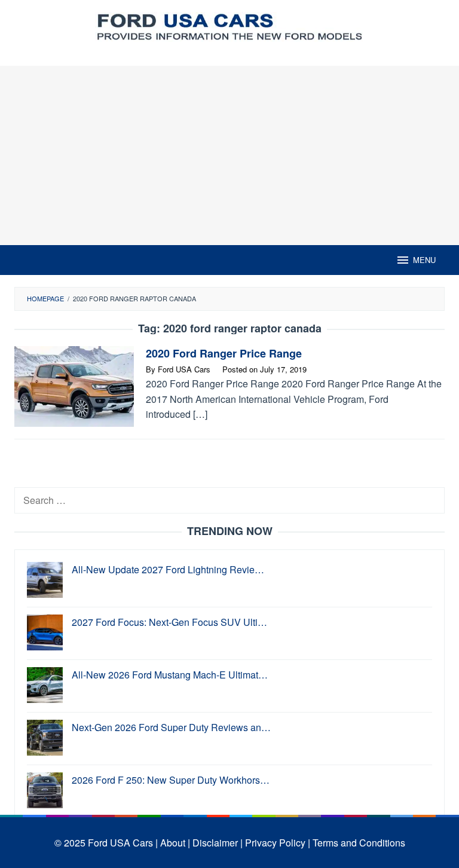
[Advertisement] (229, 155)
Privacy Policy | (277, 842)
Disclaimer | (217, 842)
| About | (172, 842)
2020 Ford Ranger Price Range (224, 353)
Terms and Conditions (359, 842)
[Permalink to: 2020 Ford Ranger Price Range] (74, 385)
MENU (424, 259)
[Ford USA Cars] (229, 25)
